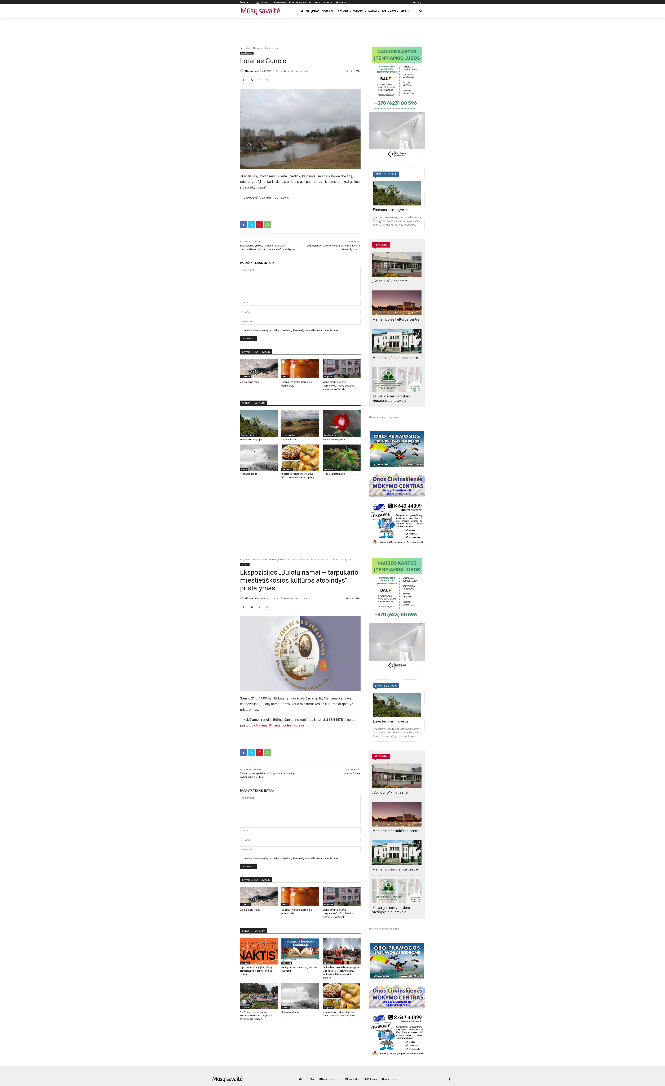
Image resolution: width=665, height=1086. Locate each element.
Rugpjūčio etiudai (249, 474)
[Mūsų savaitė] (242, 71)
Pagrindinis (245, 48)
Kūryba (244, 469)
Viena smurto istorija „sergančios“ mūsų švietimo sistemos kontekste (338, 385)
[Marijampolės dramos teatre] (397, 341)
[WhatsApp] (267, 80)
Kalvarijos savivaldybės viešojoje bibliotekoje (391, 398)
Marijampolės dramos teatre (395, 358)
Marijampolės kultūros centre (395, 319)
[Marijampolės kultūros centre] (397, 302)
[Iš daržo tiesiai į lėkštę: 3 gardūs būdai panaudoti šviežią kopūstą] (300, 458)
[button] (421, 11)
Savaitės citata (246, 53)
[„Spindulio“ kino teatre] (397, 264)
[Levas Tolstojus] (300, 423)
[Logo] (227, 1079)
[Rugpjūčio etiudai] (259, 458)
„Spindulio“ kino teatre (390, 281)
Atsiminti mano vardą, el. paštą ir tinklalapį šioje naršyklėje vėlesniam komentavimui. (291, 330)
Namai (285, 376)
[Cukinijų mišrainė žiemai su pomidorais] (300, 368)
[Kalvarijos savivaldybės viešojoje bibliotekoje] (397, 379)
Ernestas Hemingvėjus (251, 439)
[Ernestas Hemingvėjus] (259, 423)
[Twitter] (251, 80)
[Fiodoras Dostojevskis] (342, 423)
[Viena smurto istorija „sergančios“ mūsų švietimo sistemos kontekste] (342, 368)
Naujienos (258, 48)
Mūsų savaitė (252, 71)
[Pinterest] (259, 80)
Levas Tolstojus (289, 439)
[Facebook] (243, 80)
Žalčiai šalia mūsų (250, 382)
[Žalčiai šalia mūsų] (259, 368)
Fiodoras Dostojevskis (334, 439)
